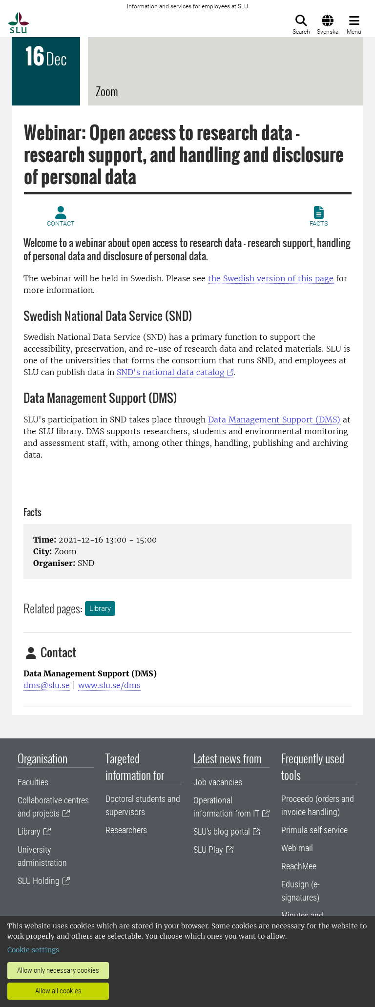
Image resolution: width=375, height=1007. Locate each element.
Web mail (297, 848)
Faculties (33, 782)
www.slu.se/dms (109, 685)
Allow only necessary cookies (58, 970)
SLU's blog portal (221, 831)
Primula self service (314, 830)
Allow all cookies (58, 990)
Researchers (126, 830)
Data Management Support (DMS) (274, 419)
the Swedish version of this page (270, 278)
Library (100, 608)
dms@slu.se (46, 685)
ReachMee (298, 866)
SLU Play (208, 849)
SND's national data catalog (171, 372)
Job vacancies (217, 782)
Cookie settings (33, 949)
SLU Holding (39, 881)
